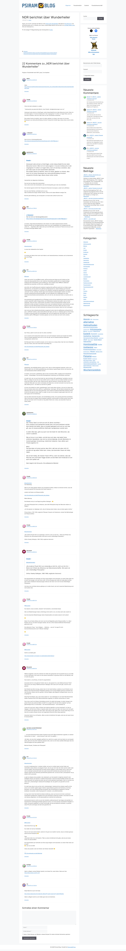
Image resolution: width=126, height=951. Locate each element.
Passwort (85, 69)
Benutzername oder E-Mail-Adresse (91, 63)
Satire (84, 299)
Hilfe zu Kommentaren (93, 52)
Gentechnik (96, 336)
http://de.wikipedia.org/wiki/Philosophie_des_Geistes (36, 346)
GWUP (85, 339)
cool (84, 248)
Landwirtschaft (87, 276)
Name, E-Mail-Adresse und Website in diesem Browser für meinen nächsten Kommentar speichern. (47, 934)
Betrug (85, 331)
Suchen (85, 16)
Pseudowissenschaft (97, 5)
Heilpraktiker (87, 341)
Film (84, 256)
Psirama (85, 291)
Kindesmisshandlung (89, 349)
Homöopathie (86, 266)
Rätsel (84, 293)
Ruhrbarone (94, 358)
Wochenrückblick (92, 370)
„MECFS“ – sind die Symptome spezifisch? (93, 198)
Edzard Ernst (96, 331)
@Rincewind (27, 605)
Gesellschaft (86, 262)
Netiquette (93, 50)
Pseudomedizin (78, 5)
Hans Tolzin (90, 339)
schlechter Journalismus (89, 362)
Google (28, 160)
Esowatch (94, 334)
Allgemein (68, 5)
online (51, 29)
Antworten (26, 91)
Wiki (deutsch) (93, 37)
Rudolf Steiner (87, 358)
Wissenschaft (86, 305)
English (85, 250)
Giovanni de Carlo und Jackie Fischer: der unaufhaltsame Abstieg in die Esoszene (40, 53)
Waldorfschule (86, 303)
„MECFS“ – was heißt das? (89, 218)
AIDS (91, 319)
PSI (84, 289)
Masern (92, 351)
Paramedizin (86, 280)
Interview (85, 274)
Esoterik (87, 5)
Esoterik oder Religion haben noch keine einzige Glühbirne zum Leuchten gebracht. (40, 52)
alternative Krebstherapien (90, 327)
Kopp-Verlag (98, 349)
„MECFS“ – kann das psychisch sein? (92, 208)
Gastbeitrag (86, 258)
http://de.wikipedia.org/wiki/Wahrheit (33, 853)
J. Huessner (29, 215)
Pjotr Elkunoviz (68, 23)
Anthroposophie (87, 244)
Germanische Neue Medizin (90, 338)
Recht (84, 295)
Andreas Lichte (86, 329)
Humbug (85, 268)
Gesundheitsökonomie (88, 264)
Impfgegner (88, 347)
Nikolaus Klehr (99, 351)
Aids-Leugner (95, 319)
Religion (85, 297)
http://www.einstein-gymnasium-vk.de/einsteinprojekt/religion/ (39, 655)
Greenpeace (101, 338)
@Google (26, 276)
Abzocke (86, 319)
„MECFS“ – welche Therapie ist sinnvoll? (92, 188)
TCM (98, 362)
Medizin (85, 278)
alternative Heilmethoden (90, 323)
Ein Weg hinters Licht (69, 25)
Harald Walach (98, 339)
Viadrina (99, 364)
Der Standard (90, 331)
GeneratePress (72, 947)
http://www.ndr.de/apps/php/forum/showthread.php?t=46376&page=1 (41, 141)
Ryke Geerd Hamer (87, 360)
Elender (88, 96)
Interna (85, 272)
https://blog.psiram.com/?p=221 (32, 872)
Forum (93, 39)
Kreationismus (86, 351)
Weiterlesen (86, 186)
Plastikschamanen (87, 282)
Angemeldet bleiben (89, 75)
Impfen (85, 270)
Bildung (85, 246)
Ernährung (85, 252)
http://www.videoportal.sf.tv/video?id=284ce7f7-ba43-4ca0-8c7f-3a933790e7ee (44, 893)
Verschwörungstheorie (88, 301)
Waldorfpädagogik (87, 365)
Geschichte (86, 260)
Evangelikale (100, 333)
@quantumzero (28, 246)
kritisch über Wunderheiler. (52, 23)
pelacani (89, 109)
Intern (95, 347)
